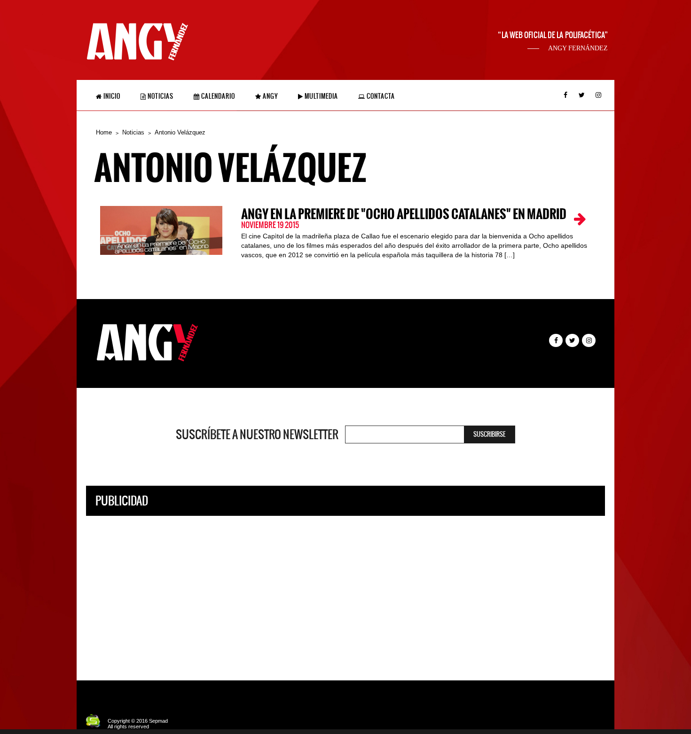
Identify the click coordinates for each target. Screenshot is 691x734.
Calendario (217, 96)
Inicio (111, 96)
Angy (269, 96)
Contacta (380, 96)
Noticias (159, 96)
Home (104, 132)
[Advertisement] (345, 591)
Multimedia (320, 96)
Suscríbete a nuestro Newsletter (257, 434)
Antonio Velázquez (180, 132)
